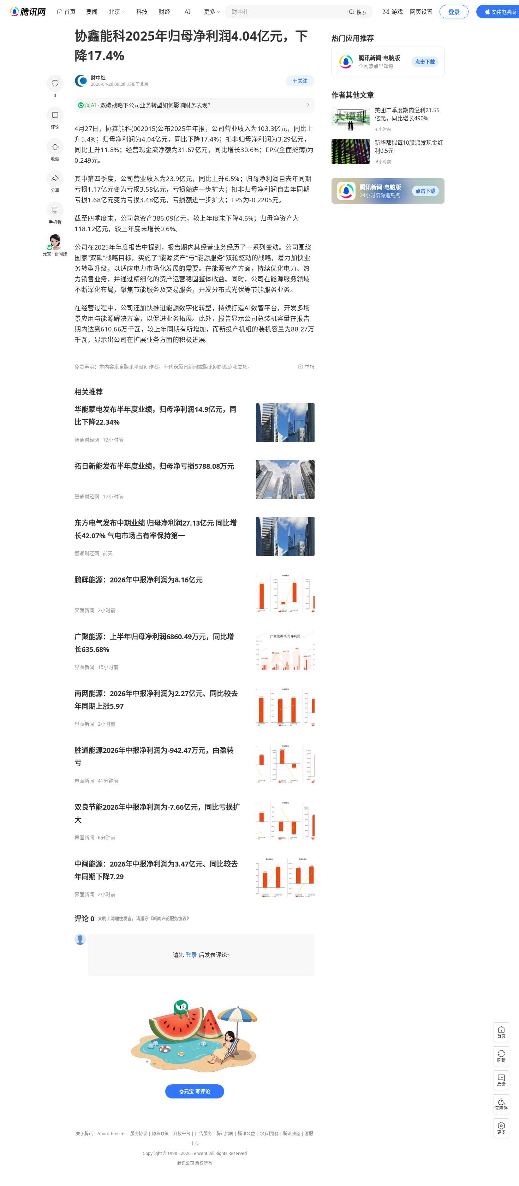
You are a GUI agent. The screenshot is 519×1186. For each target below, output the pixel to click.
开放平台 (181, 1134)
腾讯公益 (246, 1134)
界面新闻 (84, 610)
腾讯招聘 (224, 1134)
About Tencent (111, 1134)
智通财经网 (86, 439)
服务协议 (138, 1134)
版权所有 (203, 1163)
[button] (425, 61)
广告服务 (203, 1134)
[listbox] (194, 642)
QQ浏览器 (269, 1134)
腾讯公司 (185, 1163)
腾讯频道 (291, 1134)
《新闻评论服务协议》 (170, 919)
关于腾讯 (84, 1134)
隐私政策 (160, 1134)
